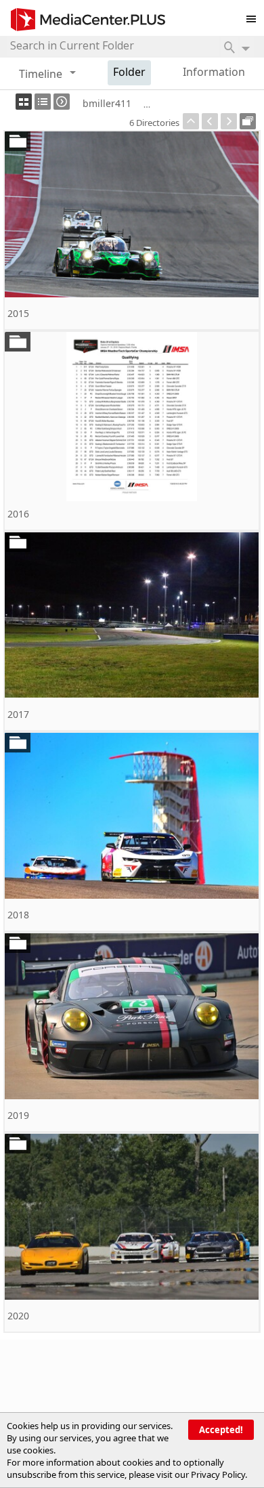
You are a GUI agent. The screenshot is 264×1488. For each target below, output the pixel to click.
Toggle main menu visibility (254, 16)
